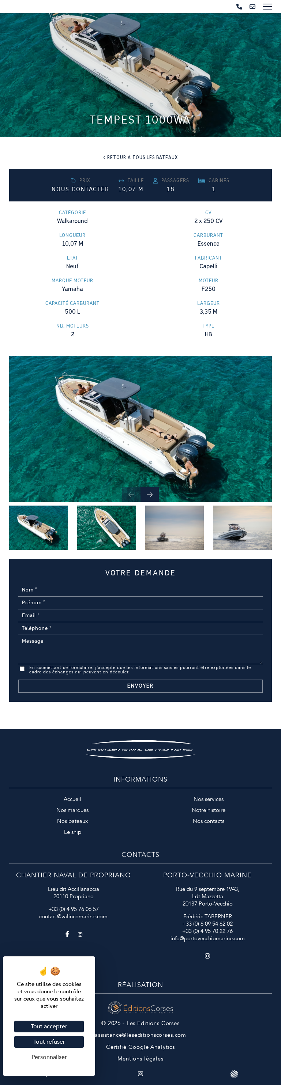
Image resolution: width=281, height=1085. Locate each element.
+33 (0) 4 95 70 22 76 (207, 931)
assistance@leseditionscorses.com (140, 1035)
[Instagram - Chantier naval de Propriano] (80, 934)
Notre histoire (208, 810)
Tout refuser (49, 1042)
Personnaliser (49, 1057)
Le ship (72, 832)
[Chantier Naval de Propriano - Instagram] (140, 1073)
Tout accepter (49, 1026)
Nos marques (72, 810)
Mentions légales (140, 1058)
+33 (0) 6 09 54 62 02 (207, 923)
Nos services (209, 799)
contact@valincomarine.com (73, 916)
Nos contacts (208, 821)
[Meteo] (234, 1073)
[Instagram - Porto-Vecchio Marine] (207, 956)
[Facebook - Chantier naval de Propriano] (67, 934)
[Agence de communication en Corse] (140, 1005)
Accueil (72, 799)
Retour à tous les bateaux (142, 157)
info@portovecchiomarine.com (208, 938)
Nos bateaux (72, 821)
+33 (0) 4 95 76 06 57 (73, 909)
